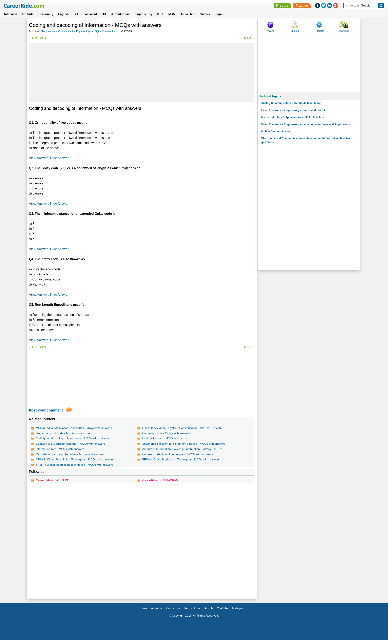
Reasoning (45, 14)
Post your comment (46, 410)
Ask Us (208, 608)
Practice (301, 5)
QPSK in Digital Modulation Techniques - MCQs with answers (75, 459)
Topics (32, 31)
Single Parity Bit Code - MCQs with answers (64, 433)
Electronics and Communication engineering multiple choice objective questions (305, 140)
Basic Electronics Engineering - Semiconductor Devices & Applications (306, 124)
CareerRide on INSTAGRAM (160, 480)
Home (143, 608)
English (63, 14)
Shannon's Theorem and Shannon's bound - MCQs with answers (183, 443)
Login (219, 14)
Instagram (238, 608)
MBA (171, 14)
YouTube (222, 608)
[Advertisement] (141, 72)
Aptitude (28, 14)
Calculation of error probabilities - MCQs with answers (70, 454)
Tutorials (319, 31)
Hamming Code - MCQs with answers (166, 433)
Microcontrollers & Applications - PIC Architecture (292, 117)
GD (76, 14)
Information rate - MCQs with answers (60, 449)
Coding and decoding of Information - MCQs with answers (73, 438)
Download (343, 31)
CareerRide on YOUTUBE (52, 480)
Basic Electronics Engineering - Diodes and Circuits (293, 110)
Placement (90, 14)
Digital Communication (106, 31)
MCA (160, 14)
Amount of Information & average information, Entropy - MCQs (182, 449)
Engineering (143, 14)
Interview (10, 14)
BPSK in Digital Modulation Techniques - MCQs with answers (74, 464)
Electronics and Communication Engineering (65, 31)
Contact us (173, 608)
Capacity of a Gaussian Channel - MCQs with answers (70, 443)
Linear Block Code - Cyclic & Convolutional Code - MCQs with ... (183, 427)
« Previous (37, 38)
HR (104, 14)
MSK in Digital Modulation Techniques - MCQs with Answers (74, 427)
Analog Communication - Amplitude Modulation (291, 103)
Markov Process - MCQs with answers (166, 438)
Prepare (282, 5)
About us (156, 608)
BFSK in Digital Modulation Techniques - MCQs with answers (181, 459)
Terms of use (192, 608)
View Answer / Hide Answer (49, 158)
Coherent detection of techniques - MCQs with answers (177, 454)
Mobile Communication (276, 131)
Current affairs (121, 14)
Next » (249, 38)
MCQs (270, 31)
